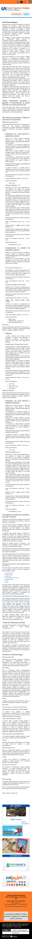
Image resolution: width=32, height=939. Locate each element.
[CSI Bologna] (15, 8)
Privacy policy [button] (17, 926)
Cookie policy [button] (9, 926)
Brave (6, 581)
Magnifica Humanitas (16, 819)
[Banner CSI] (16, 845)
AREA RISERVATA (16, 14)
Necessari (7, 936)
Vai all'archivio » (25, 823)
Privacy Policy (25, 178)
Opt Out (7, 379)
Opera (7, 582)
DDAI (13, 604)
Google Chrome (9, 573)
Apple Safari (8, 576)
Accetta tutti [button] (15, 932)
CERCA (26, 14)
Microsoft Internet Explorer (11, 577)
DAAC (3, 604)
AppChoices (24, 616)
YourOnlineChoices (9, 601)
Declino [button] (6, 930)
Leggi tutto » (24, 822)
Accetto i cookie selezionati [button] (20, 930)
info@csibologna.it (7, 628)
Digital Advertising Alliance (19, 603)
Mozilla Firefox (9, 574)
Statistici (14, 936)
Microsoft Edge (9, 579)
